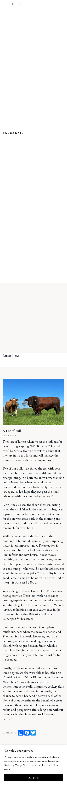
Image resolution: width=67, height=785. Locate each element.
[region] (33, 765)
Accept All (33, 777)
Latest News (11, 355)
